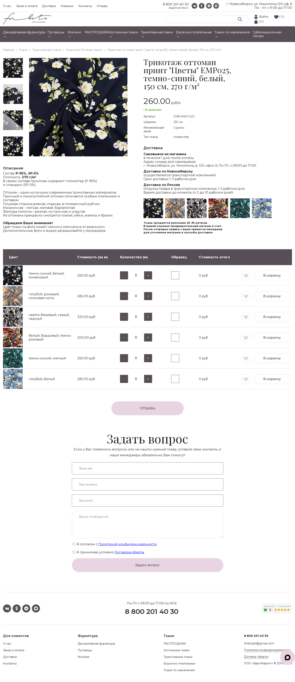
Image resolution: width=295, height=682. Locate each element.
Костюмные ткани (176, 650)
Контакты (85, 6)
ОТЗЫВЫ (147, 408)
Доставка (49, 6)
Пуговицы (85, 650)
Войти (263, 16)
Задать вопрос (179, 7)
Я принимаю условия (110, 552)
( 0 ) (282, 16)
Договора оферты (129, 552)
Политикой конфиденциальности (127, 544)
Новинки (67, 6)
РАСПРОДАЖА (175, 643)
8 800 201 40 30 (176, 4)
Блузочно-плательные (179, 663)
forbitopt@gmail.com (259, 643)
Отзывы (102, 6)
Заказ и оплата (26, 6)
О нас (7, 6)
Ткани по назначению (179, 670)
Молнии (83, 657)
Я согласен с (116, 544)
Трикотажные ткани (178, 657)
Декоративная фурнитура (96, 643)
